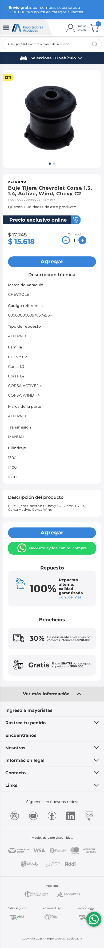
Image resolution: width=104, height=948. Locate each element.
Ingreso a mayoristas (29, 710)
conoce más (70, 597)
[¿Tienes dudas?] (93, 919)
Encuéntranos (20, 735)
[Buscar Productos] (94, 44)
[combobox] (52, 44)
